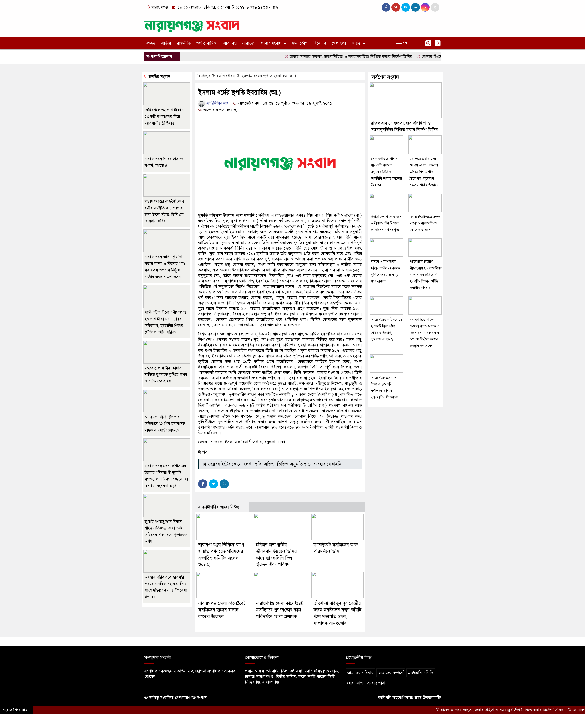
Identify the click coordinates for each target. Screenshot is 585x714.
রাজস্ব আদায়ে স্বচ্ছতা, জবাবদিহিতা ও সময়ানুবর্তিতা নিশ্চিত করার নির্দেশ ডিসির (329, 56)
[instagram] (405, 7)
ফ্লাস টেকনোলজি (428, 697)
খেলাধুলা (339, 43)
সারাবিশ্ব (230, 43)
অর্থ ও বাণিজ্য (207, 43)
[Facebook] (202, 483)
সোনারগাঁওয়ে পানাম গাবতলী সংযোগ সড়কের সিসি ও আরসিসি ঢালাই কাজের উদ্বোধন (386, 172)
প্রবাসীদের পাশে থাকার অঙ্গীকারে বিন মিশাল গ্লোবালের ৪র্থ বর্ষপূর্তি (386, 223)
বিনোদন (319, 43)
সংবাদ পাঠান (377, 682)
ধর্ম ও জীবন (225, 75)
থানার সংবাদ (271, 43)
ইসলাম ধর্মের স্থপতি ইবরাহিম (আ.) (268, 75)
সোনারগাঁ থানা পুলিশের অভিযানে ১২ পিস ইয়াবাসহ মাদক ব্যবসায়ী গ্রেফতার (165, 424)
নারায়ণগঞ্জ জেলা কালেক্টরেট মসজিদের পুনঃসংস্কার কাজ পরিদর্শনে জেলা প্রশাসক (279, 609)
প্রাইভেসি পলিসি (420, 672)
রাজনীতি (184, 43)
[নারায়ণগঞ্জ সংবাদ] (191, 24)
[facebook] (386, 7)
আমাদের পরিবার (360, 672)
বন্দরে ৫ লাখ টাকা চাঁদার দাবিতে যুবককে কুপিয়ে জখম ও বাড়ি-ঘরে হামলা (166, 375)
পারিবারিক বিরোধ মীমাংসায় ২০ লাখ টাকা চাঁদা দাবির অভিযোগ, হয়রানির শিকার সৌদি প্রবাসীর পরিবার (425, 274)
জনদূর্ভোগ (300, 43)
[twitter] (395, 7)
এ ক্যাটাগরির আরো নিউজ (218, 507)
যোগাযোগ (355, 682)
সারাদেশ (248, 43)
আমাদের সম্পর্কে (391, 672)
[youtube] (425, 7)
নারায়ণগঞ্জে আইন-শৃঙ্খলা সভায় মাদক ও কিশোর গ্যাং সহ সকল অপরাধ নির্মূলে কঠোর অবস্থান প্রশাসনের (424, 332)
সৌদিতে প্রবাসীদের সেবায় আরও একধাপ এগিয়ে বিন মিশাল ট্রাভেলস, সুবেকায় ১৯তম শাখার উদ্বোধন (424, 172)
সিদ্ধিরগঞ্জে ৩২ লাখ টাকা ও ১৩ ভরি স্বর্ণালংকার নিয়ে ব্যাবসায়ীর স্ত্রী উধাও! (165, 117)
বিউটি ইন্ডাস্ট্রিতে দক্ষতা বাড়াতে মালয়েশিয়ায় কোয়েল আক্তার (425, 223)
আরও (356, 43)
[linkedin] (415, 7)
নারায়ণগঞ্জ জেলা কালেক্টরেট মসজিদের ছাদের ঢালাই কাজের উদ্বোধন (222, 609)
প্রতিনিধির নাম (217, 103)
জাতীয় (166, 43)
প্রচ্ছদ (151, 43)
